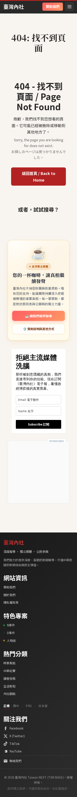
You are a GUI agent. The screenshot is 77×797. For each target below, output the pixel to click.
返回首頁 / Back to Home (38, 176)
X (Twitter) (17, 736)
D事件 (11, 633)
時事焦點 (9, 663)
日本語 (43, 706)
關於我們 (9, 595)
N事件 (11, 625)
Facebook (16, 728)
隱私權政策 (10, 602)
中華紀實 (9, 671)
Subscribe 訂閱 (38, 424)
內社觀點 (9, 694)
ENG (29, 706)
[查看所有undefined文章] (38, 28)
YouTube (15, 751)
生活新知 (9, 686)
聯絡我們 (15, 761)
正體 (6, 706)
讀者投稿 (9, 678)
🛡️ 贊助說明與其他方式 (38, 329)
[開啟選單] (69, 7)
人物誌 (11, 640)
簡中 (16, 706)
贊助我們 (9, 587)
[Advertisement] (38, 472)
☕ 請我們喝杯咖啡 (38, 316)
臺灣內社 (13, 6)
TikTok (14, 743)
